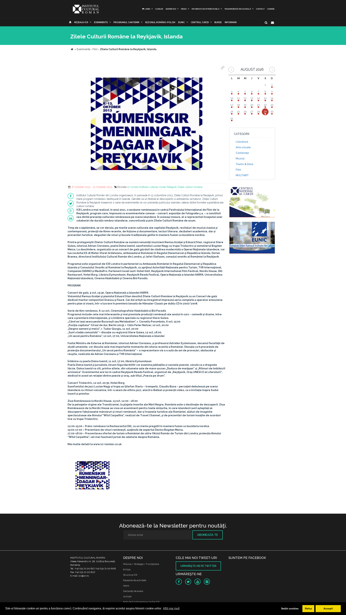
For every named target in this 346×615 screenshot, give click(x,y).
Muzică (240, 158)
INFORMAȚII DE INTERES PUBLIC (205, 9)
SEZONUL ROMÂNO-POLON (160, 22)
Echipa (126, 569)
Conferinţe (242, 152)
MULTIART (242, 175)
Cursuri (159, 9)
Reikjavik (172, 187)
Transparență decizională (237, 9)
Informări (231, 22)
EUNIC (181, 22)
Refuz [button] (308, 608)
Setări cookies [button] (290, 608)
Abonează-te (207, 535)
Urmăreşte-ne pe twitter (198, 566)
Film (238, 169)
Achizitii (127, 596)
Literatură (242, 141)
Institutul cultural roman (152, 187)
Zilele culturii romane (190, 187)
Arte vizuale (243, 147)
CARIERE (270, 9)
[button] (222, 68)
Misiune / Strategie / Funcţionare (141, 564)
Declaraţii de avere (133, 591)
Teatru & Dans (244, 164)
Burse (218, 22)
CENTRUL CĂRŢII (200, 22)
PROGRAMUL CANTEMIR (126, 22)
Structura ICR (130, 575)
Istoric (126, 585)
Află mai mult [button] (171, 608)
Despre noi (171, 9)
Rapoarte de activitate (134, 580)
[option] (92, 474)
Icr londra (132, 187)
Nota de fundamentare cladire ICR (141, 602)
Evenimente (101, 22)
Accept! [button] (328, 608)
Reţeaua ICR (81, 22)
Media (184, 9)
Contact (260, 9)
